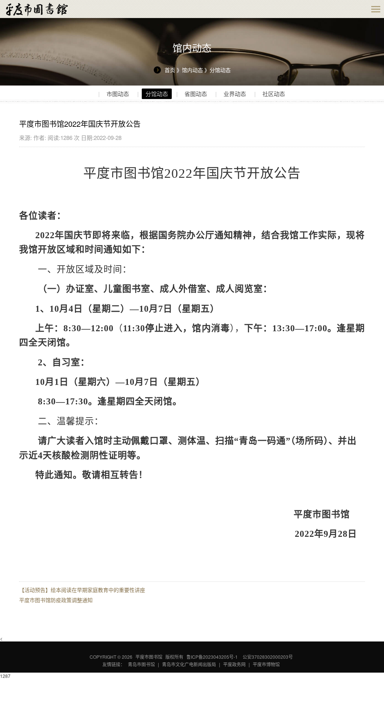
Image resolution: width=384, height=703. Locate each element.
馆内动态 (192, 70)
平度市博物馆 (266, 664)
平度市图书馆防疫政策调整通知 (56, 600)
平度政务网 (234, 664)
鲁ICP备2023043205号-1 (212, 656)
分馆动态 (220, 70)
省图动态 (195, 94)
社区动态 (273, 94)
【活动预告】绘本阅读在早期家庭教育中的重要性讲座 (82, 589)
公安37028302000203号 (268, 656)
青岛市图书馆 (141, 664)
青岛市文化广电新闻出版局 (189, 664)
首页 (170, 70)
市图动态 (117, 94)
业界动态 (235, 94)
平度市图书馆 (148, 656)
